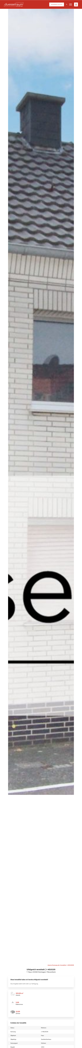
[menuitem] (56, 4)
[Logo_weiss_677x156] (13, 4)
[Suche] (66, 4)
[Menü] (70, 4)
